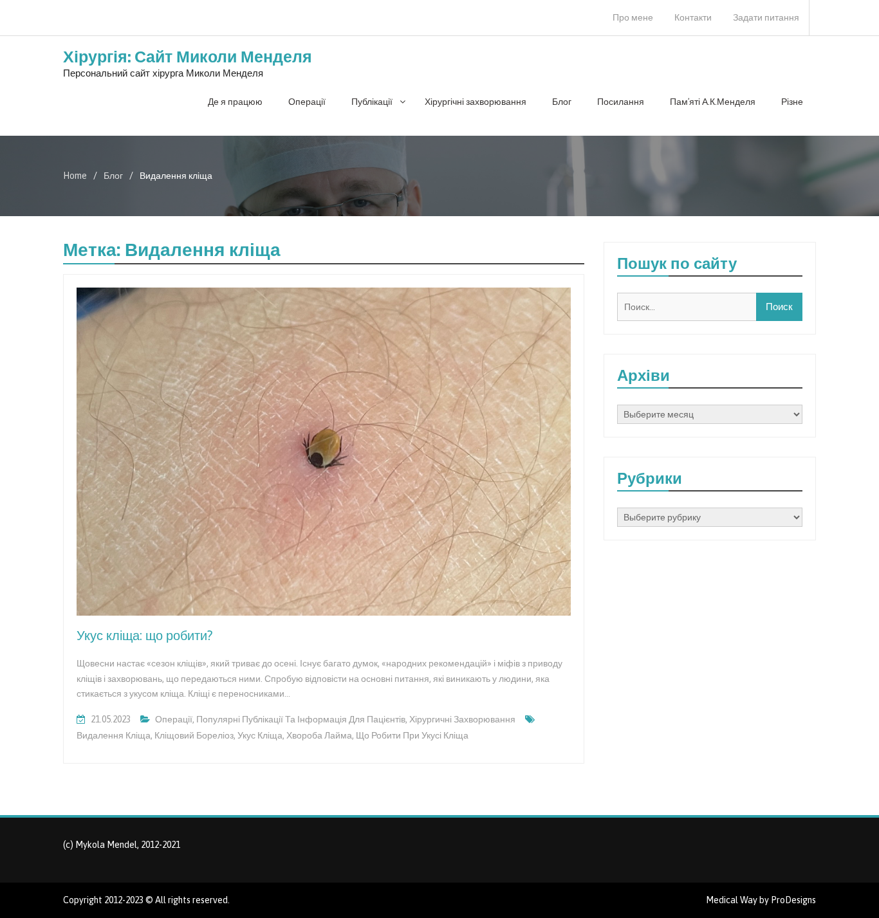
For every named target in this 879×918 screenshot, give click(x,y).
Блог (561, 101)
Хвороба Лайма (319, 735)
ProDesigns (793, 900)
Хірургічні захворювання (475, 101)
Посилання (620, 101)
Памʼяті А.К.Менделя (712, 101)
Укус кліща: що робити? (144, 635)
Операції (307, 101)
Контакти (693, 17)
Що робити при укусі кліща (412, 735)
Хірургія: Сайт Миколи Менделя (187, 57)
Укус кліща (259, 735)
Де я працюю (235, 101)
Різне (792, 101)
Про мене (633, 17)
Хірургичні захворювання (462, 719)
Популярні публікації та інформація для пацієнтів (300, 719)
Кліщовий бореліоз (194, 735)
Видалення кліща (114, 735)
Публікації (372, 101)
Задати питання (766, 17)
